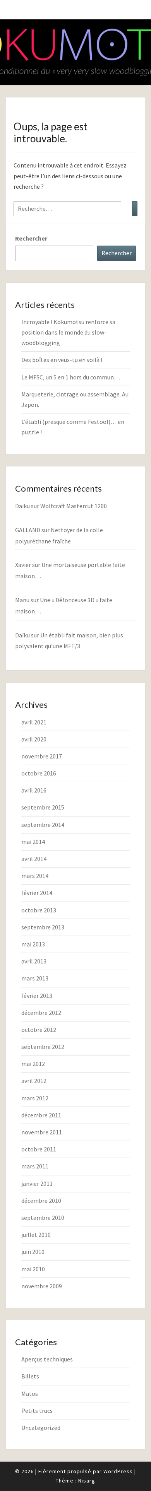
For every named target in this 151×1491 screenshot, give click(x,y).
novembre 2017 (41, 756)
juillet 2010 (36, 1234)
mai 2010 (33, 1269)
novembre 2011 (41, 1132)
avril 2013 (33, 961)
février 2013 (36, 995)
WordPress (118, 1471)
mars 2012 (34, 1098)
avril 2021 (33, 722)
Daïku (22, 506)
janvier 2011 (37, 1183)
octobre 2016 (38, 773)
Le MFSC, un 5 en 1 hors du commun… (70, 377)
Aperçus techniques (47, 1359)
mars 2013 (34, 978)
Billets (30, 1376)
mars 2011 (34, 1166)
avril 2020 (33, 739)
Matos (29, 1393)
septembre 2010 (42, 1217)
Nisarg (86, 1480)
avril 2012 (33, 1081)
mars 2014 (34, 876)
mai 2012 (33, 1063)
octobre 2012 (38, 1029)
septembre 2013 (42, 927)
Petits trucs (37, 1410)
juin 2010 (33, 1251)
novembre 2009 (41, 1286)
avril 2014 (33, 858)
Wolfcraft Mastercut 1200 (73, 506)
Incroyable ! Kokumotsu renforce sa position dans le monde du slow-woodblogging (68, 332)
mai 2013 (33, 944)
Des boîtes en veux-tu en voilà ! (61, 360)
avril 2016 (33, 790)
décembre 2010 (41, 1200)
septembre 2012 (42, 1046)
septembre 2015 (42, 807)
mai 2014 (33, 841)
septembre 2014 (42, 824)
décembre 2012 (41, 1012)
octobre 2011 (38, 1149)
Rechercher (31, 238)
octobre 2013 (38, 910)
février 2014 (36, 893)
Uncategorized (40, 1427)
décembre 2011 (41, 1115)
